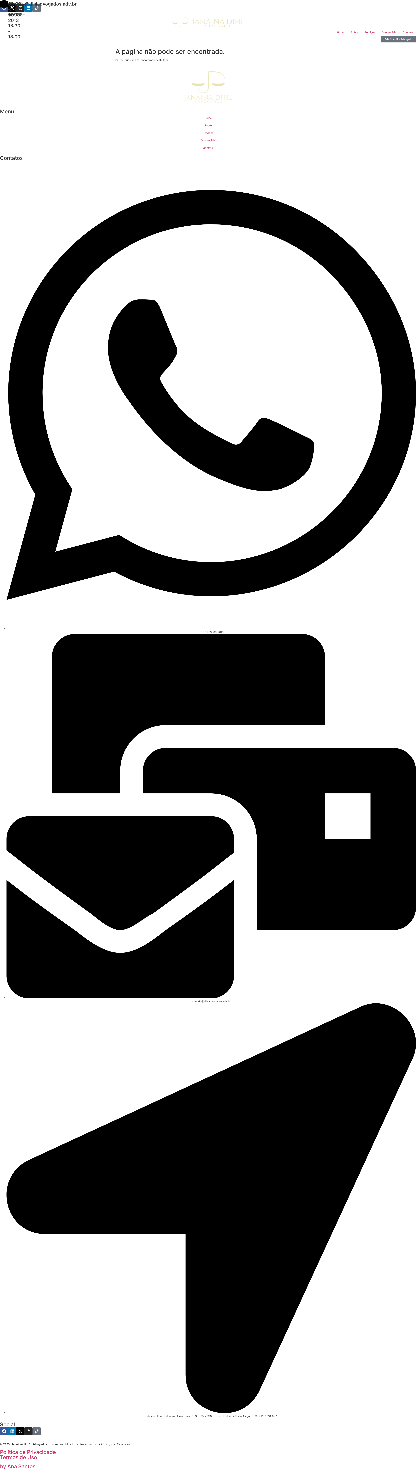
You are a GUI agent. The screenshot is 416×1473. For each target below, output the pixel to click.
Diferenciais (389, 32)
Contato (408, 32)
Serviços (370, 32)
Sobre (354, 32)
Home (340, 32)
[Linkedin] (28, 8)
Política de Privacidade (28, 1452)
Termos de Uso (18, 1457)
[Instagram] (20, 8)
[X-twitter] (20, 1431)
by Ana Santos (17, 1466)
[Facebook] (4, 1431)
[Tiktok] (36, 8)
